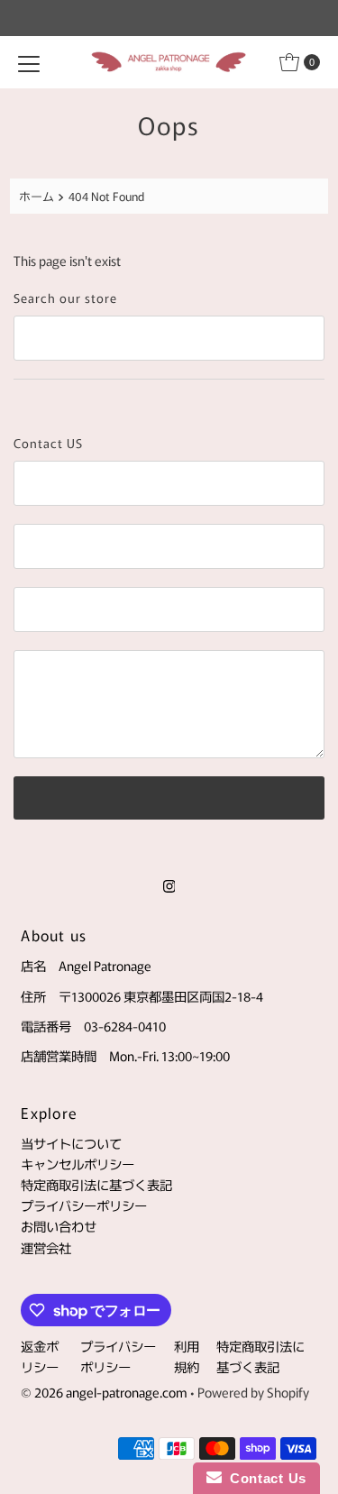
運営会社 (46, 1247)
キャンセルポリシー (77, 1163)
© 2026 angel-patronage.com (104, 1391)
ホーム (36, 196)
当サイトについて (71, 1142)
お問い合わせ (58, 1225)
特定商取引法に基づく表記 (96, 1184)
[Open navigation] (29, 62)
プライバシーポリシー (84, 1205)
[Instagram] (169, 884)
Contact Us (264, 1478)
